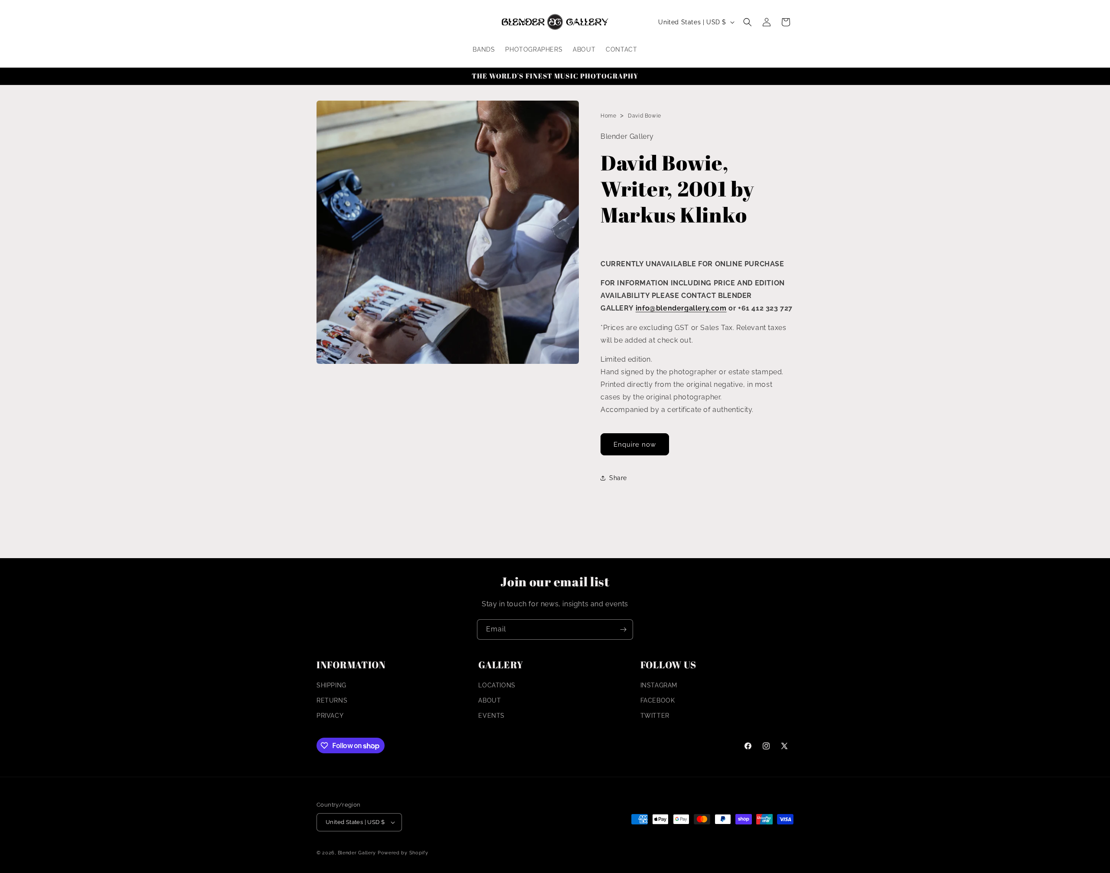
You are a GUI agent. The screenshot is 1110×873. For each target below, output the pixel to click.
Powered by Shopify (403, 853)
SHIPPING (331, 685)
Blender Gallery (357, 853)
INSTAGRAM (658, 685)
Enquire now (635, 444)
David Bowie (644, 116)
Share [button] (618, 477)
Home (608, 116)
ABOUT (489, 700)
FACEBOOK (657, 700)
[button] (747, 22)
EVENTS (491, 716)
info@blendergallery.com (681, 308)
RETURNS (332, 700)
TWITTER (654, 716)
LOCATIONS (496, 685)
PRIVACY (330, 716)
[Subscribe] (623, 629)
